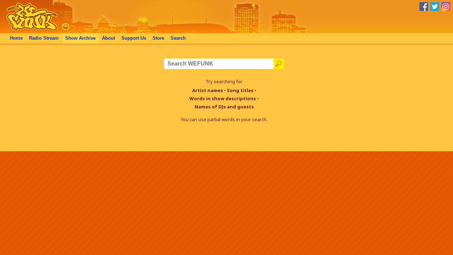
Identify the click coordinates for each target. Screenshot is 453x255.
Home (16, 38)
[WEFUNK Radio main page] (28, 31)
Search (178, 38)
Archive (80, 38)
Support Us (133, 38)
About (108, 38)
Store (158, 38)
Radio (44, 38)
